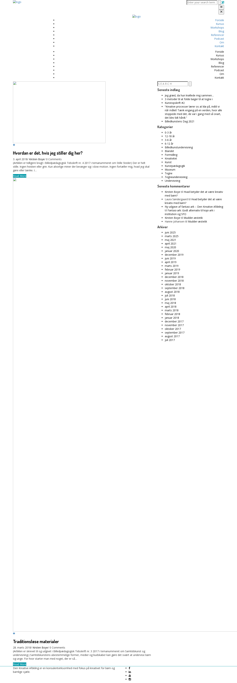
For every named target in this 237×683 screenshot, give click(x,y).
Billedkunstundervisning (179, 147)
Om (222, 42)
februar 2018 (172, 314)
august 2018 (172, 291)
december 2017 (174, 321)
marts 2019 (171, 266)
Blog (221, 31)
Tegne (168, 173)
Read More (19, 176)
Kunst (168, 162)
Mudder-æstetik (193, 218)
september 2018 (174, 288)
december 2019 (174, 254)
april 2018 (170, 306)
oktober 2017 (173, 329)
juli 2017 (170, 340)
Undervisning (172, 180)
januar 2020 (172, 251)
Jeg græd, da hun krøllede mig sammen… (189, 95)
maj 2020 (170, 247)
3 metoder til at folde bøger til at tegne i (189, 99)
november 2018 (174, 280)
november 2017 (174, 325)
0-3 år (168, 132)
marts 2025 (171, 236)
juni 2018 (170, 299)
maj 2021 (170, 240)
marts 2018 (171, 310)
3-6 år (168, 140)
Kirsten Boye (36, 159)
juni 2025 (170, 232)
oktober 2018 (173, 284)
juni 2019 (170, 258)
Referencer (217, 35)
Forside (219, 20)
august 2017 (172, 336)
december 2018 (174, 277)
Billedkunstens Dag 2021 (179, 121)
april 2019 (170, 262)
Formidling (171, 154)
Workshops (217, 27)
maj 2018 (170, 303)
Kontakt (219, 46)
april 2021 (170, 243)
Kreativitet (171, 158)
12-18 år (170, 136)
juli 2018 (170, 295)
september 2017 (174, 332)
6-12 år (169, 143)
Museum (170, 169)
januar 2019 (172, 273)
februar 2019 (172, 269)
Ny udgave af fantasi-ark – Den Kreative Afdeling (194, 206)
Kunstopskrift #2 (175, 103)
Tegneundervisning (176, 177)
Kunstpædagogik (175, 166)
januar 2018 (172, 317)
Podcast (219, 38)
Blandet (169, 151)
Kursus (220, 24)
